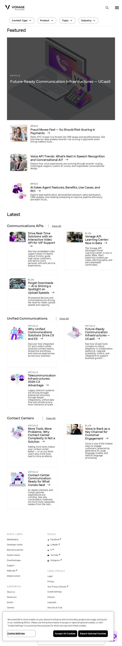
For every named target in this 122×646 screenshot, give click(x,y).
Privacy (50, 581)
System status (13, 555)
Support (10, 565)
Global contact (13, 576)
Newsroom (12, 597)
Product (44, 20)
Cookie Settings (54, 592)
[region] (58, 626)
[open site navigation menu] (117, 7)
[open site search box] (107, 8)
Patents (51, 597)
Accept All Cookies (65, 633)
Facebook (55, 539)
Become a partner (15, 550)
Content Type (19, 20)
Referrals (11, 571)
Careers (10, 608)
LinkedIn (54, 545)
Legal (49, 576)
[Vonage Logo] (14, 8)
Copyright (51, 602)
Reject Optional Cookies (93, 633)
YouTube (54, 555)
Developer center (15, 545)
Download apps (14, 560)
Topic (65, 20)
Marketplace (12, 539)
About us (11, 592)
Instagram (55, 560)
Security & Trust (54, 608)
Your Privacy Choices (56, 587)
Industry (86, 20)
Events (10, 602)
